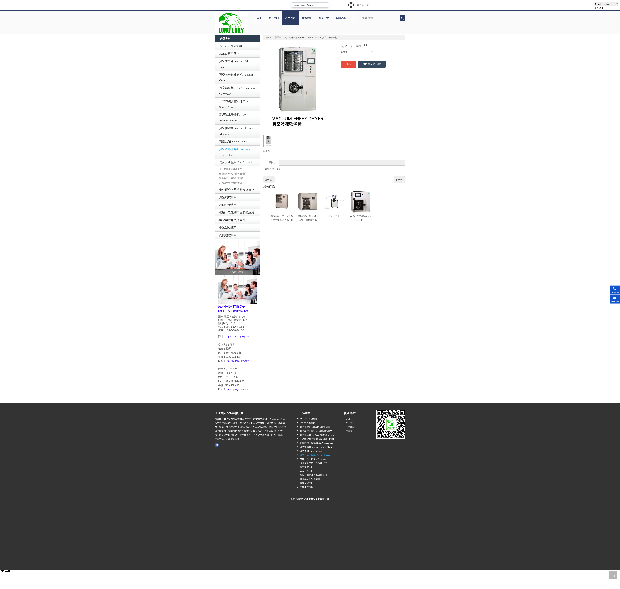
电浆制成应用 (228, 227)
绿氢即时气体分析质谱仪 (231, 178)
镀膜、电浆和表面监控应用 (236, 212)
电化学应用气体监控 (232, 220)
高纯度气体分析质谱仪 (230, 182)
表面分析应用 (228, 204)
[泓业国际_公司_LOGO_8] (231, 23)
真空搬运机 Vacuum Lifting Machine (236, 131)
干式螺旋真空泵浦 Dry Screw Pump (233, 104)
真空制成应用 (228, 197)
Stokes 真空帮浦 (229, 53)
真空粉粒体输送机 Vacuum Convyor (236, 77)
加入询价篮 (374, 64)
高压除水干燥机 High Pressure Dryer (232, 117)
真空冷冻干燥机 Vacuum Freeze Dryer (234, 151)
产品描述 (271, 162)
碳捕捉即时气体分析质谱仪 (232, 173)
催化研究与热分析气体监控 (236, 189)
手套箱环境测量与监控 (230, 169)
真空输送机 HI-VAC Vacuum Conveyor (237, 90)
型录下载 (324, 18)
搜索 (402, 18)
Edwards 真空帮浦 (230, 46)
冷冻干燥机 (334, 216)
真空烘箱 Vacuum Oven (233, 141)
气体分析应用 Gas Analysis (236, 162)
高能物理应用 (228, 235)
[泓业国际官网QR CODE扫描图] (390, 424)
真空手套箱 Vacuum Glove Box (235, 64)
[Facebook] (217, 445)
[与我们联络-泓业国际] (237, 258)
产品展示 (290, 18)
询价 (348, 64)
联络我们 (307, 18)
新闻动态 (341, 18)
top (613, 575)
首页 (259, 18)
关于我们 (273, 18)
